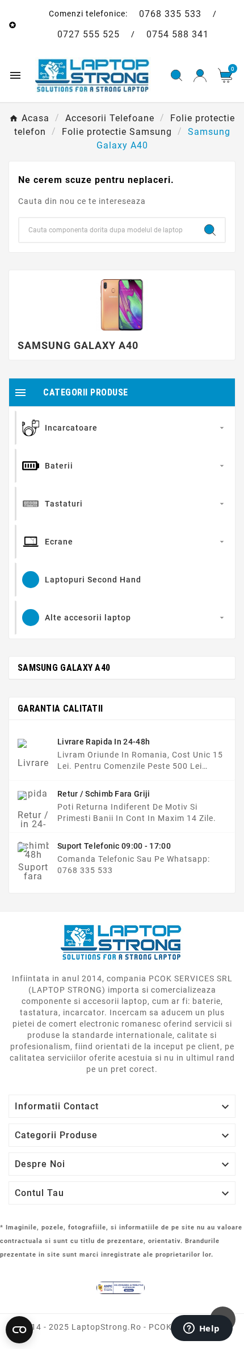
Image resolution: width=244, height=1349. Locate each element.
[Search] (210, 230)
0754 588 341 (177, 34)
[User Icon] (200, 75)
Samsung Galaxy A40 (64, 667)
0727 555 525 (88, 34)
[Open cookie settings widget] (19, 1329)
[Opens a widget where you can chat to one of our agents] (201, 1329)
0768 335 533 (170, 13)
